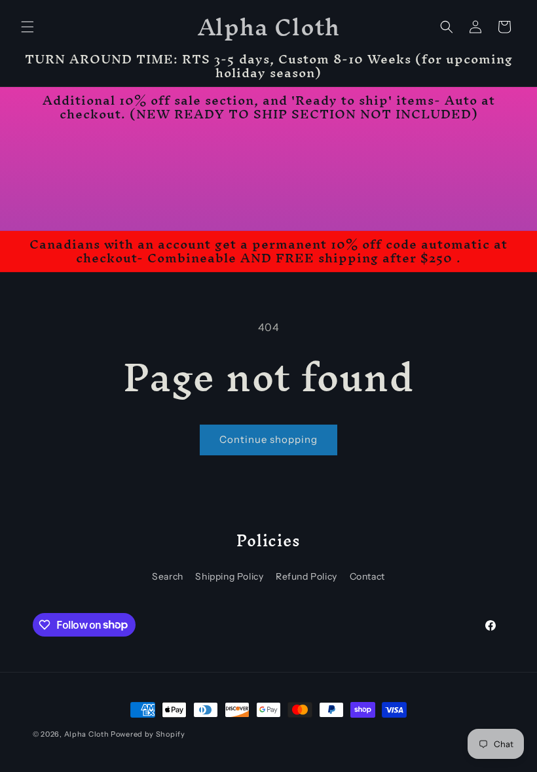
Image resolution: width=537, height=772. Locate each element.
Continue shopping (268, 439)
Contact (367, 576)
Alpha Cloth (86, 734)
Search (167, 576)
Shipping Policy (229, 576)
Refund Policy (306, 576)
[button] (27, 26)
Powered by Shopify (148, 734)
